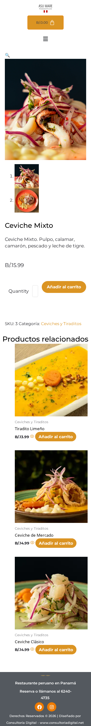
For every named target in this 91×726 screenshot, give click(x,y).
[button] (45, 39)
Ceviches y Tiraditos (61, 323)
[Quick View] (32, 436)
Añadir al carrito (64, 286)
